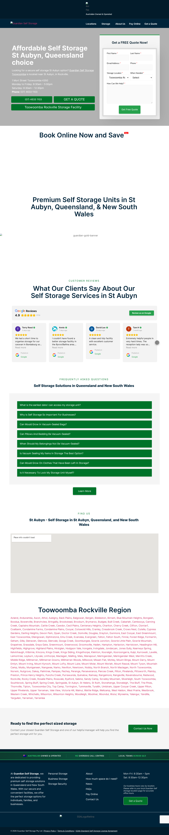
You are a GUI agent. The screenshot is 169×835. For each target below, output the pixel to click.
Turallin (96, 686)
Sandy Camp (91, 679)
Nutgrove (25, 671)
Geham (14, 640)
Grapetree (16, 644)
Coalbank (16, 629)
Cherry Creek (121, 625)
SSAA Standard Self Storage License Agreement (96, 831)
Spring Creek (46, 682)
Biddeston (100, 618)
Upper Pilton (144, 686)
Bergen (89, 618)
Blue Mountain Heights (129, 618)
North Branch (101, 667)
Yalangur (134, 694)
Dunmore (115, 633)
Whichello (33, 694)
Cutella (141, 629)
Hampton (107, 644)
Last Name (135, 53)
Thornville (16, 686)
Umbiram (107, 686)
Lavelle (153, 652)
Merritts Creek (144, 656)
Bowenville (26, 621)
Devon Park (46, 633)
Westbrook (148, 690)
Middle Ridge (18, 659)
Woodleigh (81, 694)
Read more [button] (20, 347)
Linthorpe (49, 656)
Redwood (148, 675)
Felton (101, 637)
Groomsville (85, 644)
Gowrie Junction (100, 640)
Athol (44, 618)
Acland (14, 618)
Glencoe (42, 640)
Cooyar (69, 629)
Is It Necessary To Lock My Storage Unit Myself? (47, 472)
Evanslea (79, 637)
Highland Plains (44, 648)
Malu (80, 656)
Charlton (107, 625)
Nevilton (66, 667)
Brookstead (66, 621)
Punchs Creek (53, 675)
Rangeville (118, 675)
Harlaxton (119, 644)
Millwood (87, 659)
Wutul (113, 694)
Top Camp (58, 686)
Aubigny (53, 618)
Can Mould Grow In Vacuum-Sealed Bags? (43, 424)
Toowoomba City (41, 686)
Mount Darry (139, 659)
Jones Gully (125, 648)
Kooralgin (107, 652)
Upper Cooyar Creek (124, 686)
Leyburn (28, 656)
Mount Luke (73, 663)
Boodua (15, 621)
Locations (91, 24)
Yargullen (16, 698)
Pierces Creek (105, 671)
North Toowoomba (140, 667)
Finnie (125, 637)
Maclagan (61, 656)
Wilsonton (46, 694)
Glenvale (53, 640)
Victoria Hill (68, 690)
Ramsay (93, 675)
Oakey (35, 671)
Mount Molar (89, 663)
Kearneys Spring (142, 648)
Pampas (55, 671)
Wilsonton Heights (63, 694)
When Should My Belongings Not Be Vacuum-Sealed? (49, 443)
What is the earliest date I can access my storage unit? (50, 405)
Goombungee (82, 640)
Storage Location (115, 73)
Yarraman (27, 698)
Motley (111, 659)
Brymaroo (91, 621)
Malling (72, 656)
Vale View (55, 690)
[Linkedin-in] (149, 831)
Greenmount (56, 644)
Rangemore (105, 675)
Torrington (71, 686)
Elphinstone (52, 637)
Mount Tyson (138, 663)
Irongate (87, 648)
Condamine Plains (54, 629)
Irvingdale (98, 648)
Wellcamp (105, 690)
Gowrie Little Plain (121, 640)
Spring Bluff (31, 682)
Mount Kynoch (42, 663)
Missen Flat (100, 659)
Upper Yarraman (39, 690)
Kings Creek (52, 652)
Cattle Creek (48, 625)
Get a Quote (150, 24)
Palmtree (45, 671)
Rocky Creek (29, 679)
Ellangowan (38, 637)
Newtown (77, 667)
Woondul (104, 694)
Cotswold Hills (83, 629)
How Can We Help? (116, 83)
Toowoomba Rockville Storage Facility (53, 107)
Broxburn (79, 621)
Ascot (37, 618)
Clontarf (143, 625)
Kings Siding (68, 652)
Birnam (111, 618)
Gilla (22, 640)
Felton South (113, 637)
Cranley (96, 629)
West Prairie (133, 690)
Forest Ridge (137, 637)
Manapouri (90, 656)
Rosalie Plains (44, 679)
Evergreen (91, 637)
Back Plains (65, 618)
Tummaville (84, 686)
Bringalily (53, 621)
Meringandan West (123, 656)
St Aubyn (73, 682)
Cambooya (138, 621)
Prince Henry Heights (32, 675)
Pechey (66, 671)
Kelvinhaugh (17, 652)
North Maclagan (119, 667)
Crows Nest (130, 629)
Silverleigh (127, 679)
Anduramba (26, 618)
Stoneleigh (122, 682)
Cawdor (60, 625)
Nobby (88, 667)
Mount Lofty (59, 663)
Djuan (57, 633)
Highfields (16, 648)
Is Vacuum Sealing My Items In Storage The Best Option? (51, 453)
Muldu (21, 667)
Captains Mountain (29, 625)
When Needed (137, 73)
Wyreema (123, 694)
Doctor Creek (69, 633)
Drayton (103, 633)
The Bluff (135, 682)
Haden (96, 644)
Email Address (114, 63)
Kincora (40, 652)
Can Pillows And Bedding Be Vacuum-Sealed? (45, 434)
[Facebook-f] (137, 831)
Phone (133, 63)
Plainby (152, 671)
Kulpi (133, 652)
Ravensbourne (134, 675)
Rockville (15, 679)
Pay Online (134, 24)
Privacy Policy (50, 831)
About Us (120, 24)
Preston (15, 675)
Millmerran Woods (71, 659)
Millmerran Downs (49, 659)
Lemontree (17, 656)
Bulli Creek (113, 621)
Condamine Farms (32, 629)
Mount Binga (123, 659)
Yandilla (145, 694)
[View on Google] (17, 329)
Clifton (133, 625)
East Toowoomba (20, 637)
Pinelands (127, 671)
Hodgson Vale (73, 648)
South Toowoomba (145, 679)
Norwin (15, 671)
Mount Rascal (121, 663)
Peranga (75, 671)
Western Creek (19, 694)
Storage (106, 24)
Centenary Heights (90, 625)
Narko (57, 667)
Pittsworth (140, 671)
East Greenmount (146, 633)
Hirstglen (59, 648)
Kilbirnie (29, 652)
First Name (112, 53)
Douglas (93, 633)
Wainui (79, 690)
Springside (61, 682)
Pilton (118, 671)
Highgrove (29, 648)
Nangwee (47, 667)
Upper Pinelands (20, 690)
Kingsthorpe (83, 652)
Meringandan (104, 656)
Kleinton (95, 652)
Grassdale (28, 644)
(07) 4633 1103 (28, 91)
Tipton (26, 686)
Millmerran (32, 659)
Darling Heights (29, 633)
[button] (92, 24)
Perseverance (89, 671)
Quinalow (82, 675)
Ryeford (69, 679)
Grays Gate (41, 644)
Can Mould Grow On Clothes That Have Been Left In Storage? (54, 463)
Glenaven (31, 640)
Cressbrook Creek (112, 629)
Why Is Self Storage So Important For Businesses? (48, 414)
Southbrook (17, 682)
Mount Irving (26, 663)
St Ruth (96, 682)
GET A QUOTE (74, 99)
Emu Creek (66, 637)
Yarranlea (39, 698)
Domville (83, 633)
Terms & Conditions (65, 831)
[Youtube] (155, 831)
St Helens (85, 682)
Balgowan (78, 618)
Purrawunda (69, 675)
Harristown (132, 644)
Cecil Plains (72, 625)
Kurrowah (142, 652)
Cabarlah (126, 621)
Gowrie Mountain (141, 640)
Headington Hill (148, 644)
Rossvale (59, 679)
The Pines (146, 682)
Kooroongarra (121, 652)
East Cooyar (128, 633)
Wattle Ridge (91, 690)
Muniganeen (33, 667)
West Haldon (119, 690)
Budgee (102, 621)
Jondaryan (111, 648)
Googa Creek (66, 640)
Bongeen (148, 618)
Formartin (150, 637)
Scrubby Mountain (110, 679)
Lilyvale (38, 656)
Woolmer (93, 694)
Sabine (79, 679)
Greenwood (71, 644)
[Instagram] (143, 831)
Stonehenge (108, 682)
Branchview (40, 621)
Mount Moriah (105, 663)
